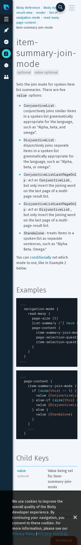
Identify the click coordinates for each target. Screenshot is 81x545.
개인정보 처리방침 (52, 534)
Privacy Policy (23, 534)
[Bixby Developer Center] (6, 7)
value (21, 471)
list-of (53, 13)
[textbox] (46, 332)
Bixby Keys (51, 8)
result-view (24, 13)
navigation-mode (28, 18)
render (41, 13)
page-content (26, 23)
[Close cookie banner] (75, 517)
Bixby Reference (28, 8)
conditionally (40, 257)
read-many (51, 18)
